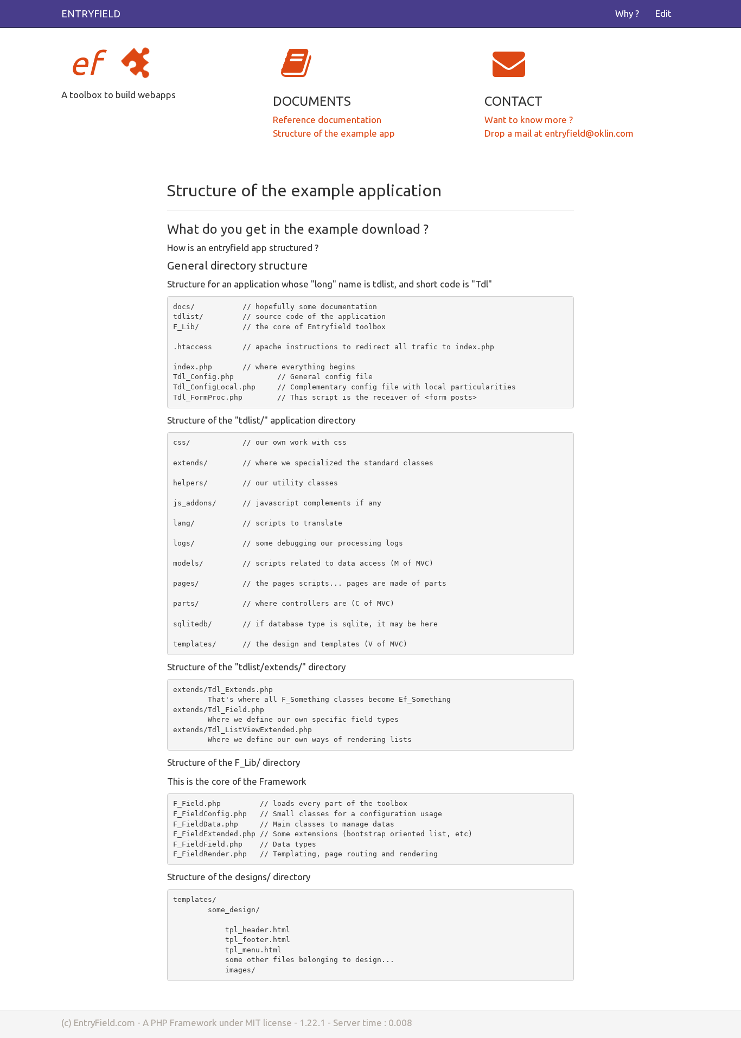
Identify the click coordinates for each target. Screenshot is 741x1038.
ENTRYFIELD (90, 13)
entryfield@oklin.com (589, 133)
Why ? (627, 13)
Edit (663, 13)
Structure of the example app (334, 133)
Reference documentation (327, 119)
